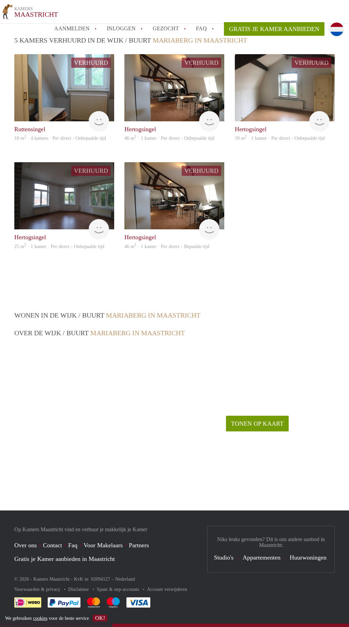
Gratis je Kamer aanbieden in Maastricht (64, 558)
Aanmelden (72, 28)
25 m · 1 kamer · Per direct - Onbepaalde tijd (59, 246)
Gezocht (166, 28)
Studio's (223, 557)
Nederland (125, 579)
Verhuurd (91, 62)
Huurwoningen (308, 557)
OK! (100, 618)
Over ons (25, 545)
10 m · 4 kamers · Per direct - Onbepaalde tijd (60, 138)
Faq (72, 545)
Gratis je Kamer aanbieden (274, 29)
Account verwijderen (167, 589)
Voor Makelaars (103, 545)
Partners (139, 545)
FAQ (201, 28)
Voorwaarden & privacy (38, 589)
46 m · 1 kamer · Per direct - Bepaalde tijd (166, 246)
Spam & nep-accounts (118, 589)
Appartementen (261, 557)
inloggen (121, 28)
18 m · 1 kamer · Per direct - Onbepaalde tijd (280, 138)
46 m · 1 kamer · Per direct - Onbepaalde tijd (169, 138)
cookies (40, 618)
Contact (52, 545)
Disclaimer (79, 589)
